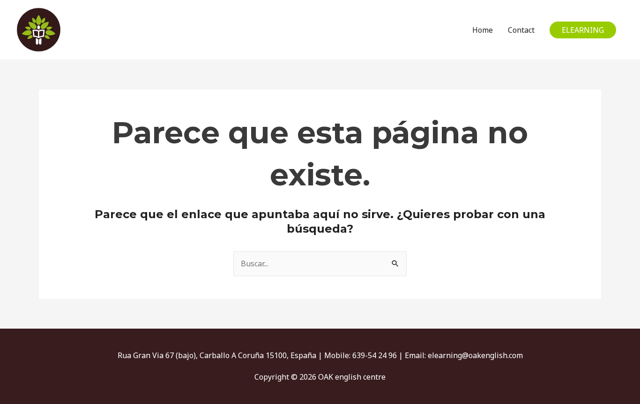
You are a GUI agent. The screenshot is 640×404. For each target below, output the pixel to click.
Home (482, 30)
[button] (583, 30)
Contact (521, 30)
